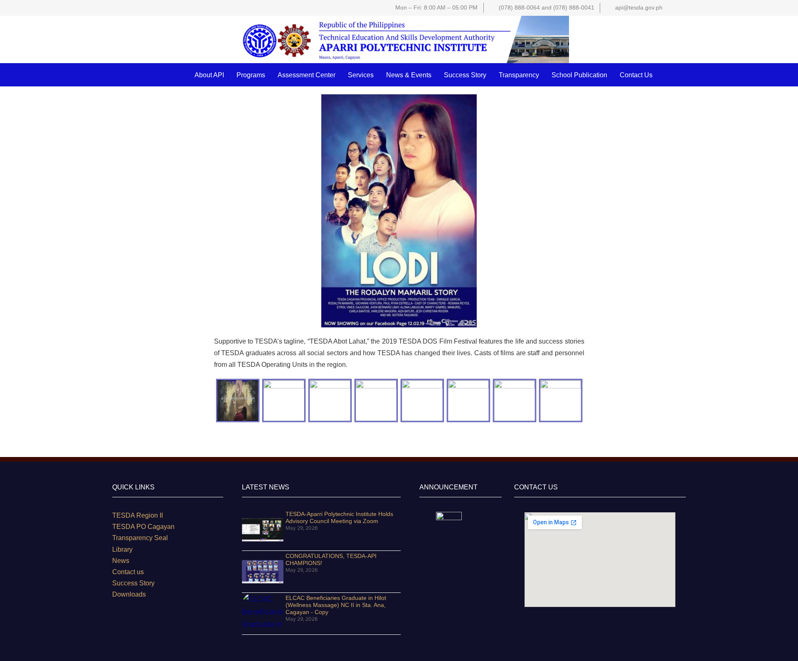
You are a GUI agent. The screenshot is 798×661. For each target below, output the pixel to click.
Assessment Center (306, 75)
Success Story (465, 75)
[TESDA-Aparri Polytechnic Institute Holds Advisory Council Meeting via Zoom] (262, 529)
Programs (250, 75)
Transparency (519, 75)
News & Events (408, 75)
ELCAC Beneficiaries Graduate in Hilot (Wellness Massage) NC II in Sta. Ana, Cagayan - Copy (336, 605)
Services (361, 75)
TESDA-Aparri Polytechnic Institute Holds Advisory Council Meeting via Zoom (339, 517)
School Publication (579, 75)
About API (209, 75)
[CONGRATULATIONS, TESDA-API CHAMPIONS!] (262, 571)
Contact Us (636, 75)
